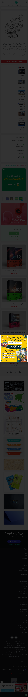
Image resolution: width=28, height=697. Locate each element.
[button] (1, 336)
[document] (14, 348)
